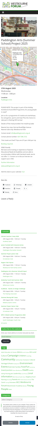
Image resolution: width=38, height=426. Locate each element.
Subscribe (6, 341)
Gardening (32, 367)
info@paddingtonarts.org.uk (20, 133)
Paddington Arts (6, 100)
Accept (27, 422)
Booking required (7, 144)
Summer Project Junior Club (9, 254)
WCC (18, 382)
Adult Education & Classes (9, 352)
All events (4, 323)
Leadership (17, 373)
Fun (27, 366)
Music (24, 377)
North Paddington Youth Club (11, 320)
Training (7, 382)
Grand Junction (6, 370)
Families (18, 367)
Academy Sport (7, 241)
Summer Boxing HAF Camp (9, 297)
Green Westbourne (17, 370)
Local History (24, 373)
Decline (11, 422)
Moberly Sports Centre (9, 302)
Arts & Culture (25, 352)
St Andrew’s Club (8, 259)
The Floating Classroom (10, 294)
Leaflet (25, 85)
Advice (19, 352)
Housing (7, 373)
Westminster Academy (14, 386)
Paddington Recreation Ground (12, 250)
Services (29, 379)
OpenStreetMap (32, 85)
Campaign (13, 355)
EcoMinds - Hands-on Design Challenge (13, 289)
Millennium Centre (8, 285)
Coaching (28, 356)
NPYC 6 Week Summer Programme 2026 (13, 315)
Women (25, 386)
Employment (16, 363)
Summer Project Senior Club (9, 306)
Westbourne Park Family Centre (12, 267)
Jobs (12, 373)
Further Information (7, 162)
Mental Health (18, 377)
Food (23, 366)
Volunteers (12, 382)
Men (14, 377)
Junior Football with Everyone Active (12, 245)
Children (22, 355)
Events (4, 366)
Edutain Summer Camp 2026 (10, 236)
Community (8, 359)
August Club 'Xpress (7, 262)
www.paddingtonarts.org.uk (10, 166)
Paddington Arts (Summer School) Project (14, 271)
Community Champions (22, 360)
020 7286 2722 (22, 137)
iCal (23, 172)
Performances (24, 379)
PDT (19, 379)
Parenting (9, 379)
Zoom (10, 389)
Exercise (11, 367)
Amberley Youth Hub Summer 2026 (12, 280)
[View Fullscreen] (34, 49)
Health (25, 370)
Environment (26, 363)
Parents (15, 379)
